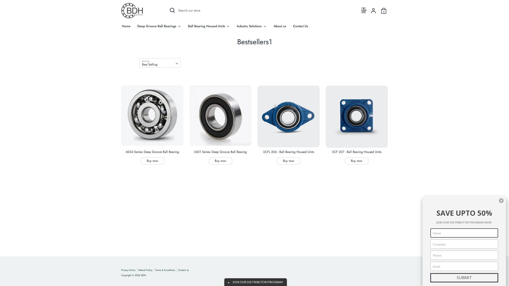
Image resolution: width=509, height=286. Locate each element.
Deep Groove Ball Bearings (157, 26)
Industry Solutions (250, 26)
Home (126, 26)
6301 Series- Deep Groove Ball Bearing (220, 152)
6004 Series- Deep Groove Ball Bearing (152, 152)
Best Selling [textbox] (149, 64)
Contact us (183, 270)
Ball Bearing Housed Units (207, 26)
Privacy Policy (128, 270)
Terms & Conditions (165, 270)
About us (280, 26)
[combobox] (160, 63)
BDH (143, 275)
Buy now (152, 160)
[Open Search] (172, 10)
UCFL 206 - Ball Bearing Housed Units (288, 152)
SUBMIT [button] (464, 277)
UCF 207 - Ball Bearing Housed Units (356, 152)
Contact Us (300, 26)
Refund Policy (145, 270)
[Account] (373, 9)
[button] (501, 200)
